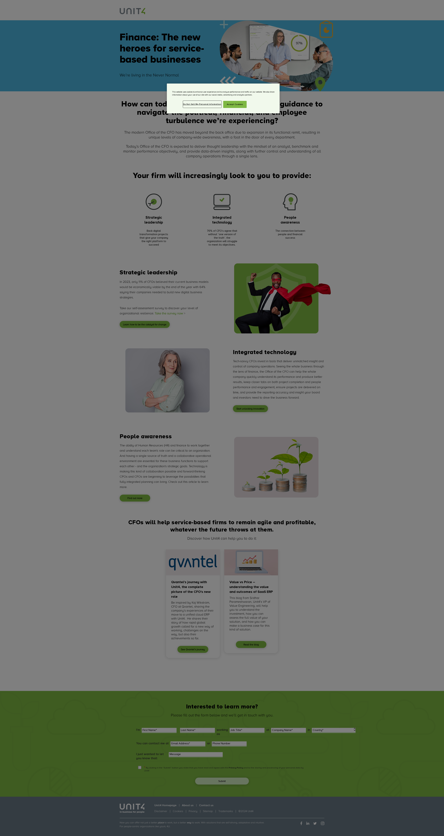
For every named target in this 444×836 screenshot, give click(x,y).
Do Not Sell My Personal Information (202, 104)
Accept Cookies (235, 104)
